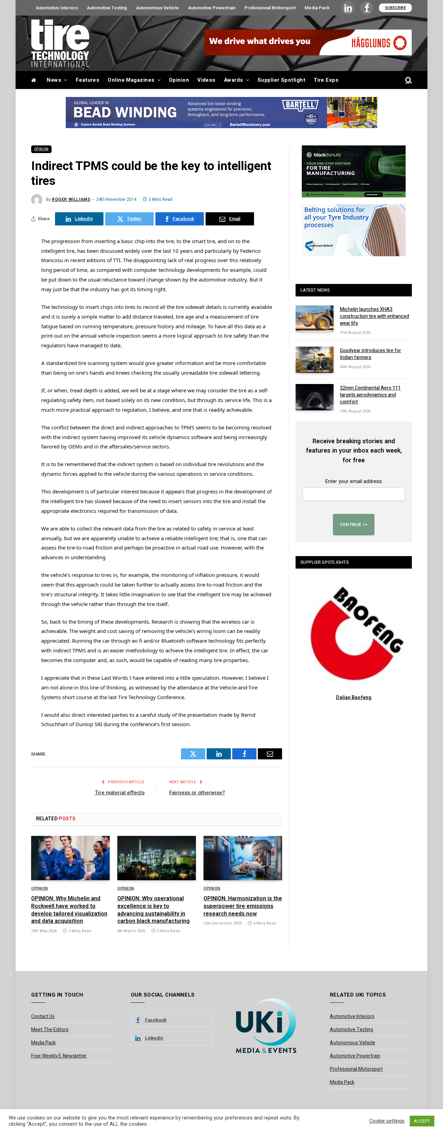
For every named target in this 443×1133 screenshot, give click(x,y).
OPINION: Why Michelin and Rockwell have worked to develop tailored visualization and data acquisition (69, 910)
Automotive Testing (107, 8)
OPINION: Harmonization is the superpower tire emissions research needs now (243, 906)
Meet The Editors (50, 1029)
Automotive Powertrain (211, 8)
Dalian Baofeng (353, 697)
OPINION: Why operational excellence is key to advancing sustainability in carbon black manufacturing (153, 910)
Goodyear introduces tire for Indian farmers (370, 354)
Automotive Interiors (57, 8)
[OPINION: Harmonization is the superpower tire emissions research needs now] (243, 858)
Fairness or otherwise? (197, 792)
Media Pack (317, 8)
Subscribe (395, 8)
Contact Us (43, 1016)
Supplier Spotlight (281, 80)
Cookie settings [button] (387, 1121)
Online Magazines (131, 80)
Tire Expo (326, 80)
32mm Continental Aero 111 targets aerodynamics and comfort (370, 395)
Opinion (179, 80)
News (54, 80)
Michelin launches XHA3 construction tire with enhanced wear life (374, 316)
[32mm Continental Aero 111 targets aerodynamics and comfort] (315, 397)
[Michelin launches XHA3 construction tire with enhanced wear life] (315, 318)
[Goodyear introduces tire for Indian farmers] (315, 360)
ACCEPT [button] (422, 1121)
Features (88, 80)
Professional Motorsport (270, 8)
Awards (233, 80)
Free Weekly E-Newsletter (59, 1056)
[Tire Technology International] (60, 43)
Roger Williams (71, 199)
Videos (206, 80)
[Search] (408, 80)
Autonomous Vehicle (157, 8)
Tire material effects (120, 792)
